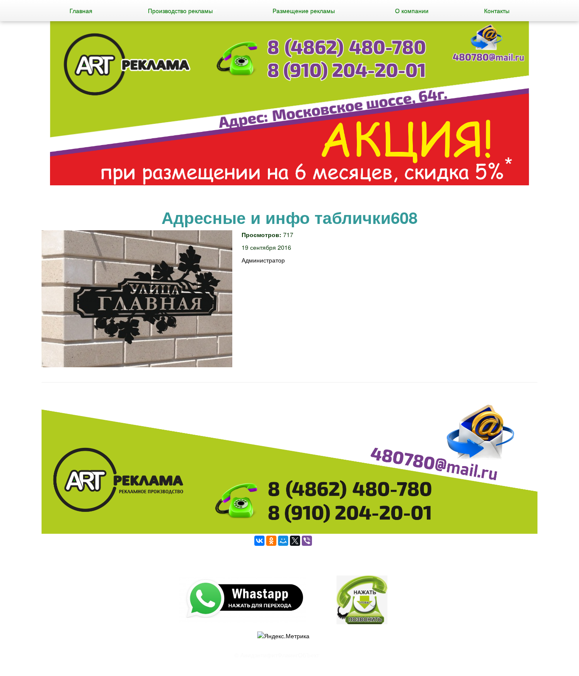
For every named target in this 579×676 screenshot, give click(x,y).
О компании (412, 10)
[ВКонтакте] (259, 541)
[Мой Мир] (283, 541)
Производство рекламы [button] (180, 10)
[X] (295, 541)
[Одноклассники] (271, 541)
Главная (81, 10)
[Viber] (307, 541)
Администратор (263, 260)
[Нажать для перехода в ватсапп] (289, 104)
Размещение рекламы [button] (304, 10)
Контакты (496, 10)
